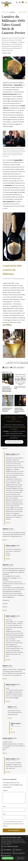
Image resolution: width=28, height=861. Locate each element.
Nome (4, 806)
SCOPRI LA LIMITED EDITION (14, 441)
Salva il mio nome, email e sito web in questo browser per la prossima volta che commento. (13, 824)
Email (4, 814)
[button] (14, 855)
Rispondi (5, 448)
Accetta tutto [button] (7, 858)
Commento (5, 790)
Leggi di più (8, 844)
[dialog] (14, 848)
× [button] (26, 836)
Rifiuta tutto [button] (20, 858)
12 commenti (12, 12)
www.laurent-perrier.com (24, 363)
